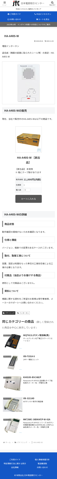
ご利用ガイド (14, 459)
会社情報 (15, 467)
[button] (51, 390)
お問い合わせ (42, 467)
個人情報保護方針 (42, 459)
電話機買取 (42, 463)
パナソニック (10, 313)
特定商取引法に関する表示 (15, 463)
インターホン (24, 313)
